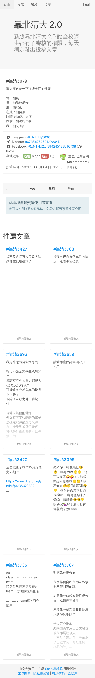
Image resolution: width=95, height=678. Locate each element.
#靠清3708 (63, 249)
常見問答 (24, 673)
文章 (48, 4)
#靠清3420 (16, 459)
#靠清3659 (63, 354)
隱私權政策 (41, 673)
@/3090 (38, 137)
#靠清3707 (63, 565)
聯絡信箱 (58, 673)
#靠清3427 (16, 249)
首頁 (7, 4)
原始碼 (72, 673)
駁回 (45, 156)
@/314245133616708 (52, 146)
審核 (34, 4)
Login (87, 4)
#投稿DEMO (34, 209)
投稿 (20, 4)
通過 (27, 156)
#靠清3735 (16, 565)
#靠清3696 (16, 354)
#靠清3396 (63, 459)
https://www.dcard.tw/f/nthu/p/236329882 (23, 483)
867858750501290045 (42, 142)
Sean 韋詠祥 (54, 669)
